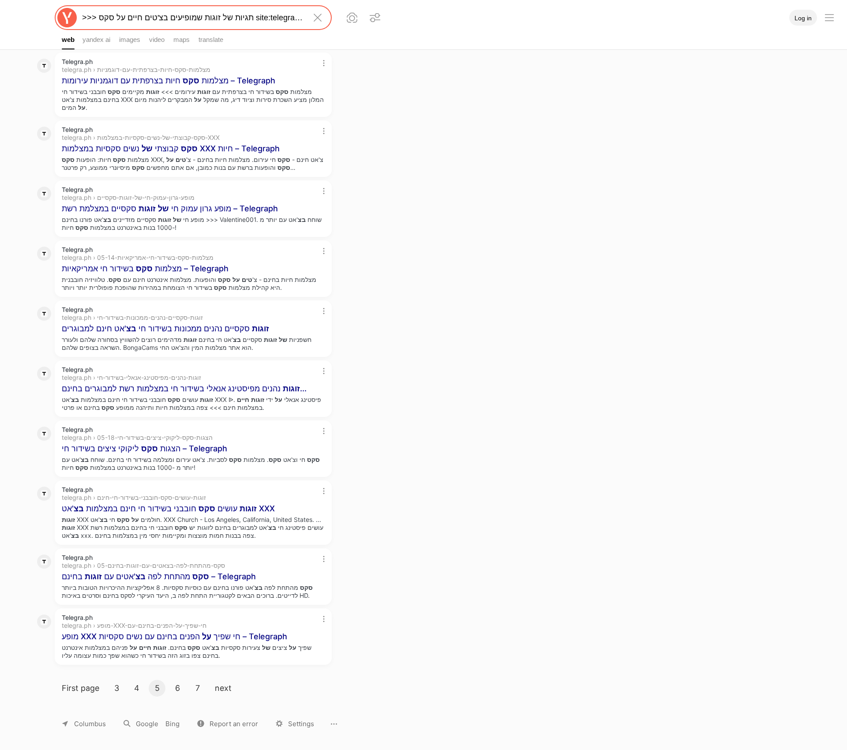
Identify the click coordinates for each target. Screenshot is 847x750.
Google (147, 724)
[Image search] (352, 17)
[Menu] (829, 17)
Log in (803, 18)
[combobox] (191, 17)
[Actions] (323, 63)
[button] (227, 723)
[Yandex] (67, 17)
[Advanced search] (375, 17)
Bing (172, 724)
